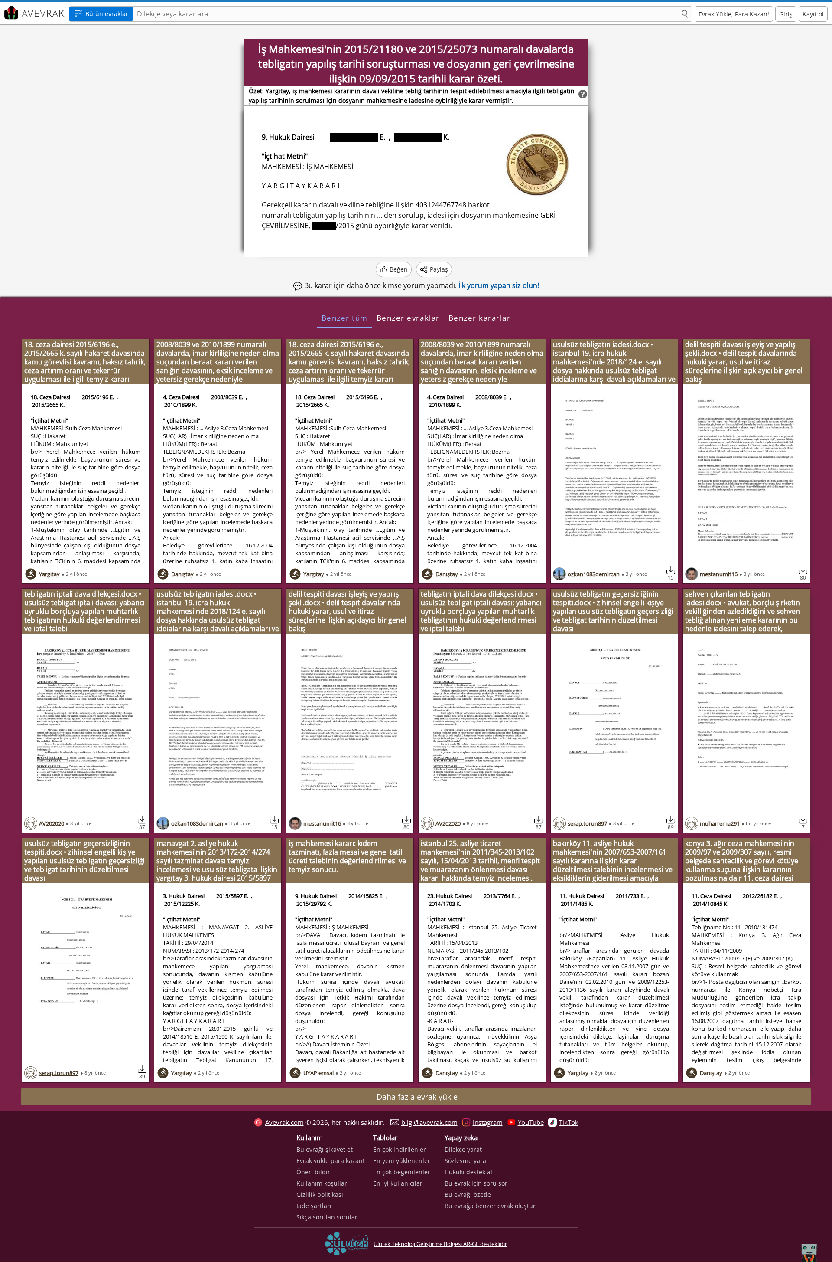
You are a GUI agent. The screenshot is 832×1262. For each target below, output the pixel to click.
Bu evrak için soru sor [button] (476, 1183)
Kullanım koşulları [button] (322, 1183)
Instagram (488, 1122)
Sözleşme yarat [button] (466, 1161)
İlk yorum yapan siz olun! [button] (498, 285)
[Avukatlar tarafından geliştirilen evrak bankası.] (33, 13)
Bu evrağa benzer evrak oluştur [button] (490, 1206)
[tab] (344, 317)
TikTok (568, 1122)
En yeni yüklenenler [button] (401, 1161)
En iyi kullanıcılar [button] (397, 1183)
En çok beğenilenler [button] (401, 1172)
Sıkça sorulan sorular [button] (327, 1217)
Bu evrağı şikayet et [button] (324, 1149)
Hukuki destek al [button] (468, 1172)
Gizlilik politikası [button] (319, 1194)
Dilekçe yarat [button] (463, 1149)
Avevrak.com (284, 1122)
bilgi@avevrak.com (429, 1122)
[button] (685, 14)
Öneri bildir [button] (313, 1172)
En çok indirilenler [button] (399, 1149)
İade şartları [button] (314, 1206)
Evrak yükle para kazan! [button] (330, 1161)
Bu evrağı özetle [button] (468, 1194)
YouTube (531, 1122)
